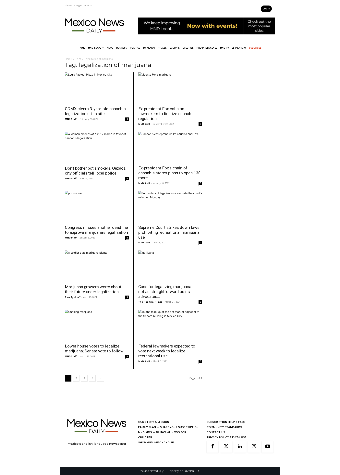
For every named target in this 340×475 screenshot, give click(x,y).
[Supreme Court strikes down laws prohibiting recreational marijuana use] (170, 207)
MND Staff (71, 118)
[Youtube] (267, 447)
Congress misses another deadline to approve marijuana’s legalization (96, 230)
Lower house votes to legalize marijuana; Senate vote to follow (94, 348)
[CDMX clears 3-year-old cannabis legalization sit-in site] (97, 88)
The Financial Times (150, 301)
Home (68, 59)
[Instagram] (254, 447)
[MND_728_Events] (206, 37)
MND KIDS (145, 432)
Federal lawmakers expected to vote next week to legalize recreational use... (166, 351)
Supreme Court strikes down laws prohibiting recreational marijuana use (169, 232)
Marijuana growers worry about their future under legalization (93, 289)
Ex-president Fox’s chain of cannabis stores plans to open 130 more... (169, 173)
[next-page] (100, 378)
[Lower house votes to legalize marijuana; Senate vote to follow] (97, 325)
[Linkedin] (240, 447)
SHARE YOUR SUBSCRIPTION (179, 427)
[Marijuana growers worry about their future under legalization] (97, 266)
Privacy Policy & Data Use (226, 437)
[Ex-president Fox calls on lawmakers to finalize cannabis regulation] (170, 88)
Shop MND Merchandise (156, 442)
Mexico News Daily (152, 470)
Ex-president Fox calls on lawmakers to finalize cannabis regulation (166, 113)
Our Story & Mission (153, 421)
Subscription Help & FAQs (226, 421)
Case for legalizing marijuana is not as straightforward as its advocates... (167, 291)
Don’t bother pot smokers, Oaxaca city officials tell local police (95, 171)
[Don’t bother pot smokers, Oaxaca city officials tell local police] (97, 147)
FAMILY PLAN (147, 427)
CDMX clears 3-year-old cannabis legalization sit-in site (95, 111)
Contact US (216, 432)
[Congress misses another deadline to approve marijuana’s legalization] (97, 207)
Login (266, 8)
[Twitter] (226, 447)
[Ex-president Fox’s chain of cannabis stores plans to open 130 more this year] (170, 147)
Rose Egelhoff (72, 297)
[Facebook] (212, 447)
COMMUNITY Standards (224, 427)
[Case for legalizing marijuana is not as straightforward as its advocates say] (170, 266)
